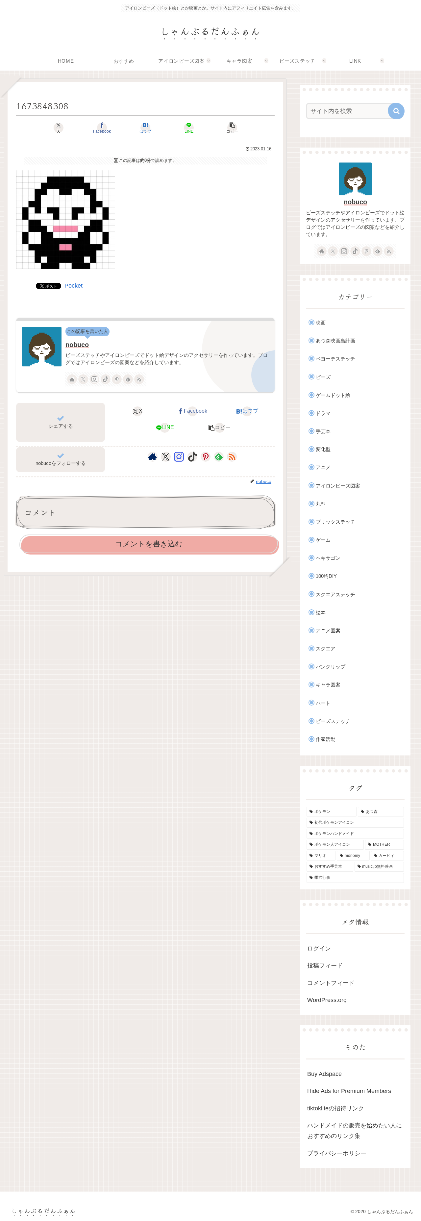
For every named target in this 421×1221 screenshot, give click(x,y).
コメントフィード (331, 983)
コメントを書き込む (149, 544)
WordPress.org (327, 1000)
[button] (232, 127)
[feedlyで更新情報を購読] (128, 379)
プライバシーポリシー (336, 1153)
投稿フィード (325, 965)
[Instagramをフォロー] (94, 379)
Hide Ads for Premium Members (349, 1091)
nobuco (77, 344)
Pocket (73, 285)
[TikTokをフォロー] (105, 379)
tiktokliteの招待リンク (335, 1108)
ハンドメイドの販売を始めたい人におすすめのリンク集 (354, 1130)
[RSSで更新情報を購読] (139, 379)
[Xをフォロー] (83, 379)
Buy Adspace (324, 1074)
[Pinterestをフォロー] (116, 379)
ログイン (319, 948)
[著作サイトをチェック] (72, 379)
